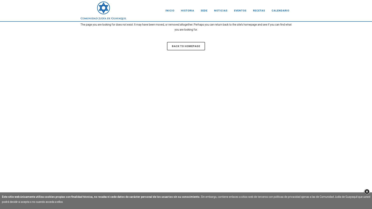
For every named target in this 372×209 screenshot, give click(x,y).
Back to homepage (186, 46)
